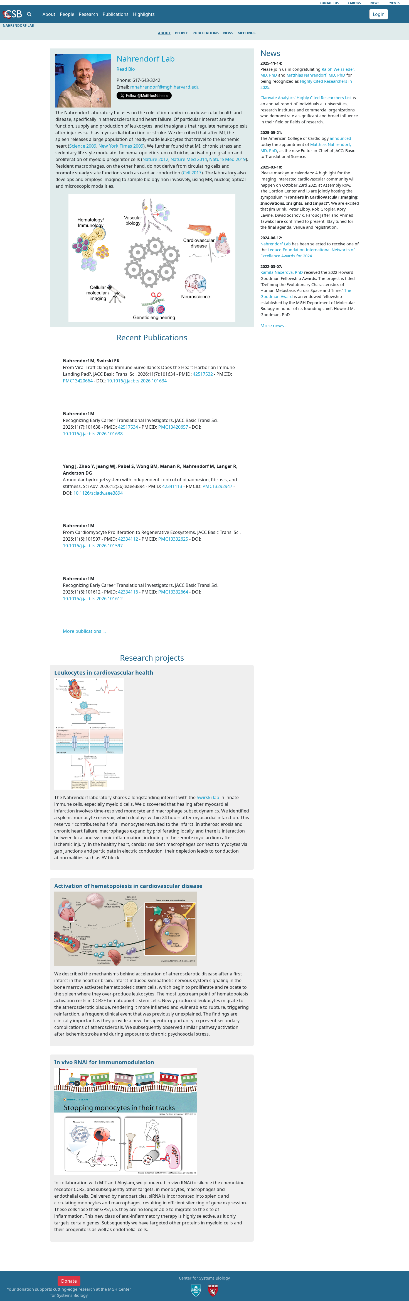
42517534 (128, 427)
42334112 (128, 539)
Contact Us (329, 3)
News (374, 3)
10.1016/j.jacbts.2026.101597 (93, 546)
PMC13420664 (78, 381)
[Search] (29, 14)
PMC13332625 (173, 539)
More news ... (274, 326)
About (164, 32)
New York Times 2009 (120, 146)
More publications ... (84, 631)
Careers (354, 3)
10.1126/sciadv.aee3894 (98, 493)
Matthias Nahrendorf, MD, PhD (316, 75)
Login (379, 14)
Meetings (246, 32)
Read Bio (126, 69)
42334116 (128, 592)
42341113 (172, 486)
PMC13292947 (217, 486)
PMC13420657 (173, 427)
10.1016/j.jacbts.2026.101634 (137, 381)
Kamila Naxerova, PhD (281, 272)
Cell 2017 (192, 173)
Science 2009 (82, 146)
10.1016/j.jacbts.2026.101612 (93, 598)
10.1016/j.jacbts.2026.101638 (93, 434)
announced (340, 138)
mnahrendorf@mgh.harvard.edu (164, 87)
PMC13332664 (173, 592)
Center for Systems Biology (204, 1278)
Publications (206, 32)
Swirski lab (208, 797)
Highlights (144, 14)
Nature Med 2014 (189, 159)
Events (394, 3)
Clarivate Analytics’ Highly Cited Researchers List (306, 97)
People (181, 32)
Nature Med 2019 (227, 159)
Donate (69, 1281)
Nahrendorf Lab (146, 58)
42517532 (203, 374)
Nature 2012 (155, 159)
